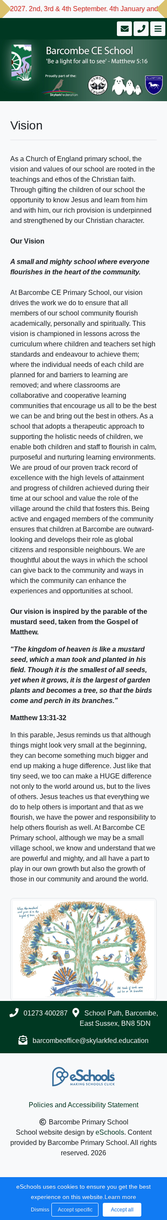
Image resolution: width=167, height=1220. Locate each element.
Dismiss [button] (39, 1210)
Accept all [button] (122, 1210)
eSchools (109, 1132)
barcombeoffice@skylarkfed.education (91, 1040)
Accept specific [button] (75, 1210)
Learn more (120, 1196)
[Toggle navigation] (157, 28)
